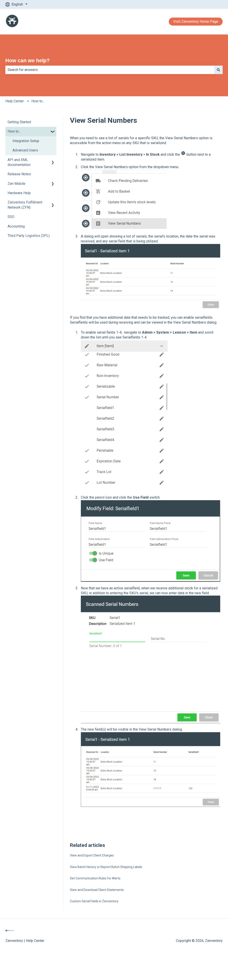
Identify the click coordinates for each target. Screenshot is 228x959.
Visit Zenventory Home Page (195, 21)
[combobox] (109, 70)
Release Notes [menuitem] (19, 174)
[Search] (218, 70)
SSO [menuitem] (11, 217)
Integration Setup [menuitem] (25, 141)
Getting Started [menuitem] (19, 122)
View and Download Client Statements (97, 890)
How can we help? (27, 60)
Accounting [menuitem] (16, 226)
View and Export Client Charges (92, 855)
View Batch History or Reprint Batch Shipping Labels (106, 867)
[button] (52, 131)
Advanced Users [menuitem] (25, 150)
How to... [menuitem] (14, 131)
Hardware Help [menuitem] (19, 193)
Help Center (14, 101)
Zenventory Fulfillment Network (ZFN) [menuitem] (25, 204)
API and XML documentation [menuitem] (19, 162)
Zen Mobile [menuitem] (16, 183)
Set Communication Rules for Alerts (95, 878)
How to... (38, 101)
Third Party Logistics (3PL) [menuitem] (29, 236)
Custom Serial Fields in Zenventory (94, 901)
